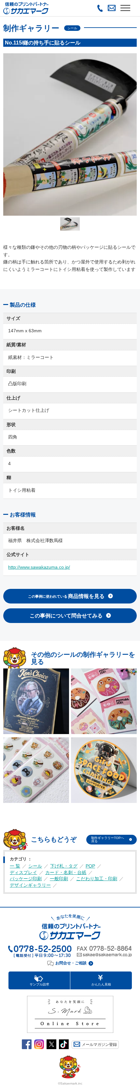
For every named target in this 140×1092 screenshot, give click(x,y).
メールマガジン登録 (99, 1044)
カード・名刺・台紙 (65, 872)
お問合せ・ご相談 (71, 963)
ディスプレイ (23, 872)
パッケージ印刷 (26, 878)
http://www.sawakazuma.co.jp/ (39, 567)
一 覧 (15, 866)
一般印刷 (59, 878)
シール (35, 866)
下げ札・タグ (63, 866)
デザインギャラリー (30, 885)
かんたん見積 (101, 984)
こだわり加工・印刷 (96, 878)
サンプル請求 (39, 984)
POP (90, 866)
